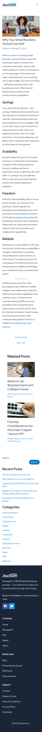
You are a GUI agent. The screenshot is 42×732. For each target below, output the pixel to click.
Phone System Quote (12, 665)
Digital (5, 526)
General (6, 48)
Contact (6, 691)
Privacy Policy (8, 706)
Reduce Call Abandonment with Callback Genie (20, 385)
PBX (4, 635)
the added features (21, 217)
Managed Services (11, 543)
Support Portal (9, 696)
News (5, 552)
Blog (4, 660)
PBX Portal (7, 671)
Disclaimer (7, 712)
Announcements (10, 512)
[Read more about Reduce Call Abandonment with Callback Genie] (21, 369)
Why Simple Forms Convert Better (18, 479)
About (5, 645)
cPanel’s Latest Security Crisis (16, 474)
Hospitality (7, 534)
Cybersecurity (9, 521)
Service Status (9, 676)
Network (17, 438)
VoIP (9, 394)
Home (5, 624)
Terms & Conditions (11, 701)
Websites (6, 561)
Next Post (21, 343)
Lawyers (6, 539)
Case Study (7, 517)
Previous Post (21, 337)
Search (5, 458)
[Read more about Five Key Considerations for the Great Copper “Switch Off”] (21, 410)
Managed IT (7, 629)
